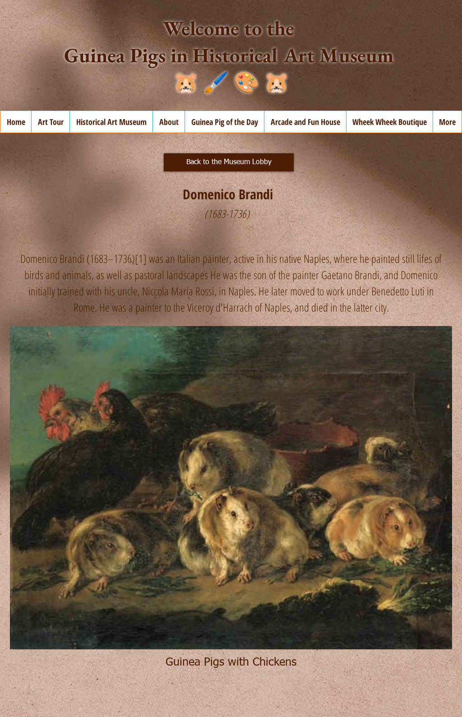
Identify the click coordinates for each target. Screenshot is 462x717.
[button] (168, 122)
